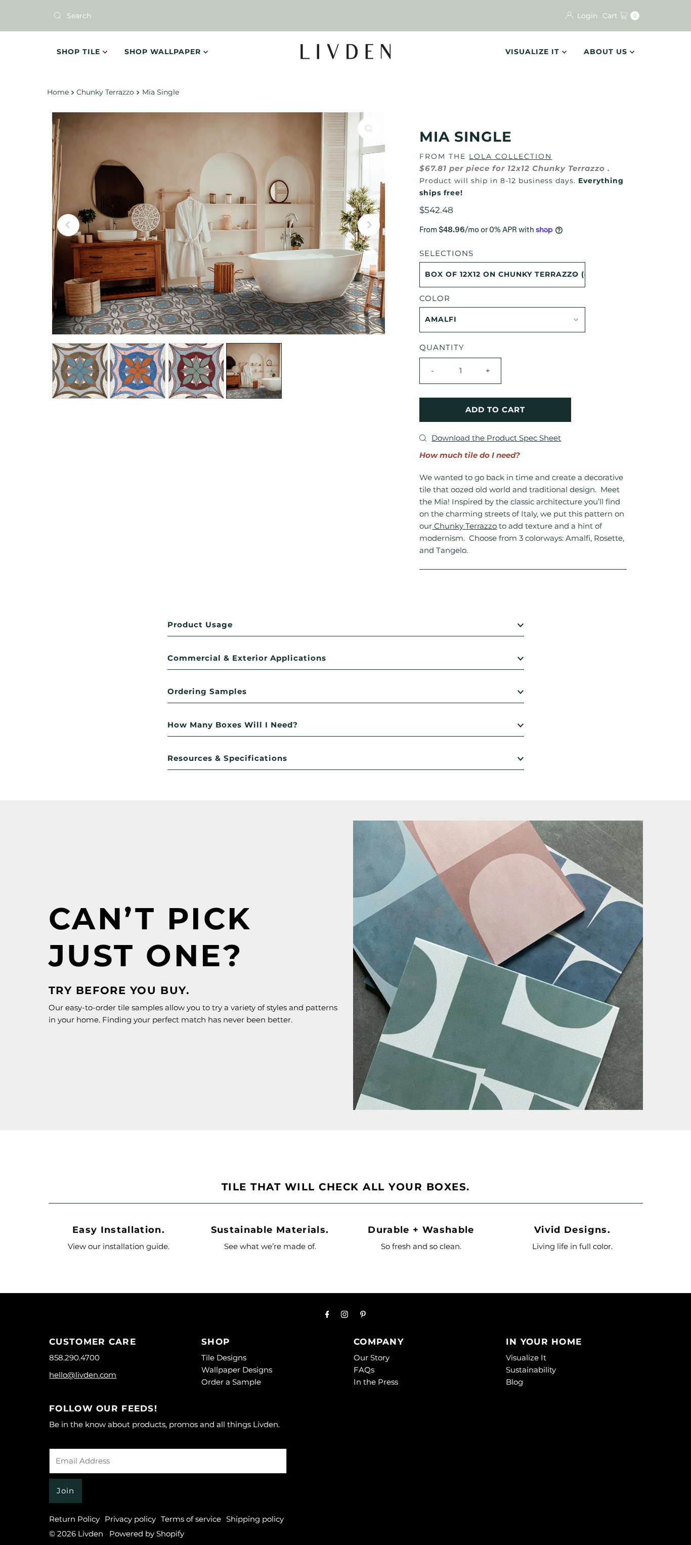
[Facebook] (327, 1314)
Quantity (441, 347)
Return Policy (74, 1519)
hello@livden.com (82, 1375)
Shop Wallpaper (163, 51)
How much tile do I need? (469, 455)
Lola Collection (510, 156)
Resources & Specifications (227, 758)
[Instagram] (344, 1314)
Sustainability (531, 1370)
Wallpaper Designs (236, 1370)
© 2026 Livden (76, 1533)
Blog (514, 1382)
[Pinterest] (363, 1314)
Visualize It (533, 51)
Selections (446, 253)
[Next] (369, 225)
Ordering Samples (207, 691)
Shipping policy (255, 1519)
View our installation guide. (118, 1246)
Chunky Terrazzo (105, 92)
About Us (607, 51)
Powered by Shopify (146, 1533)
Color (434, 298)
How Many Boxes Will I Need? (232, 724)
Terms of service (191, 1519)
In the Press (376, 1382)
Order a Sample (231, 1382)
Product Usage (200, 624)
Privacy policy (130, 1519)
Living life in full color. (572, 1246)
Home (58, 92)
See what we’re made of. (270, 1246)
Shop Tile (80, 51)
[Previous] (68, 225)
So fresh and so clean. (421, 1246)
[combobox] (195, 16)
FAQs (364, 1370)
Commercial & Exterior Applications (246, 658)
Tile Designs (223, 1357)
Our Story (372, 1357)
